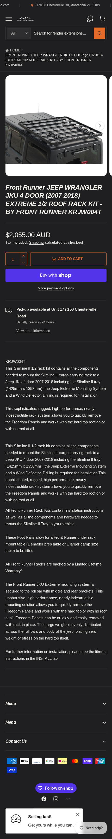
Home (15, 50)
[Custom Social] (68, 799)
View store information (33, 331)
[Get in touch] (90, 19)
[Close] (77, 814)
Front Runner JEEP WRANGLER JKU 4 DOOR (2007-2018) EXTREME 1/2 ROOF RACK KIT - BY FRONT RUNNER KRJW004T (54, 60)
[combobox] (69, 33)
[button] (9, 19)
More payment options (56, 288)
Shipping (36, 242)
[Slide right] (100, 126)
